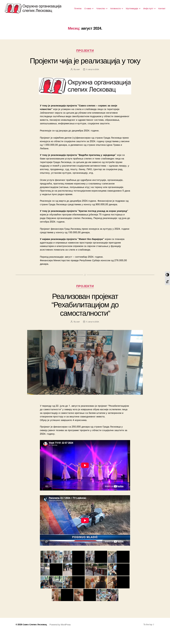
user (78, 69)
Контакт (161, 8)
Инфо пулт (148, 8)
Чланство (100, 8)
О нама (87, 8)
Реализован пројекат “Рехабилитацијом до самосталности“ (85, 304)
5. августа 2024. (92, 69)
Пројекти (85, 51)
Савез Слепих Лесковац (35, 624)
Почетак (78, 8)
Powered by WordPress (60, 624)
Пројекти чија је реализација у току (85, 60)
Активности (115, 8)
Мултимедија (132, 8)
